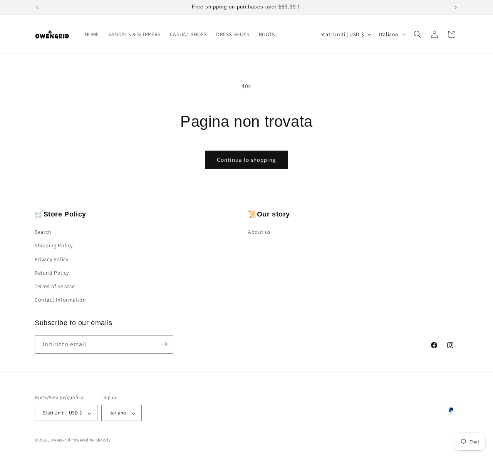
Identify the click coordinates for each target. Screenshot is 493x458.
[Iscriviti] (164, 344)
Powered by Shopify (91, 440)
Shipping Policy (54, 245)
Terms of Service (55, 286)
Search (43, 232)
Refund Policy (52, 272)
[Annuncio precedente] (37, 7)
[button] (417, 34)
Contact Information (60, 300)
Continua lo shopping (246, 159)
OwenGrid (60, 440)
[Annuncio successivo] (455, 7)
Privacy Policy (51, 259)
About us (259, 232)
